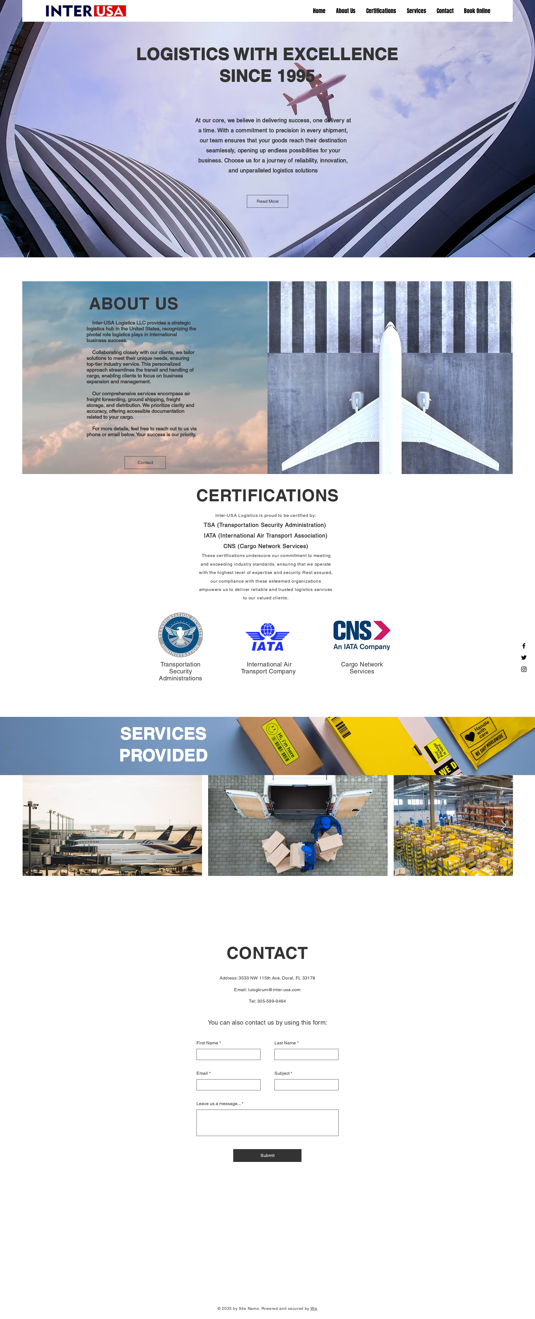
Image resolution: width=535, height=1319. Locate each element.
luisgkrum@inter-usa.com (274, 989)
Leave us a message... (218, 1103)
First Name (207, 1043)
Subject (282, 1073)
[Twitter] (523, 657)
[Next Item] (503, 825)
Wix (313, 1308)
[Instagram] (523, 669)
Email (202, 1073)
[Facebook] (523, 645)
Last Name (285, 1043)
